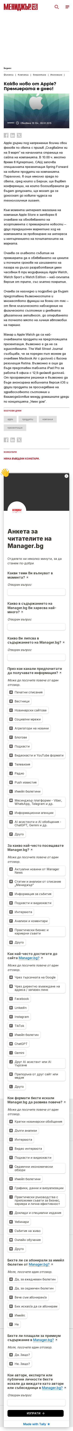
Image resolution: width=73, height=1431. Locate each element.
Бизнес (7, 68)
